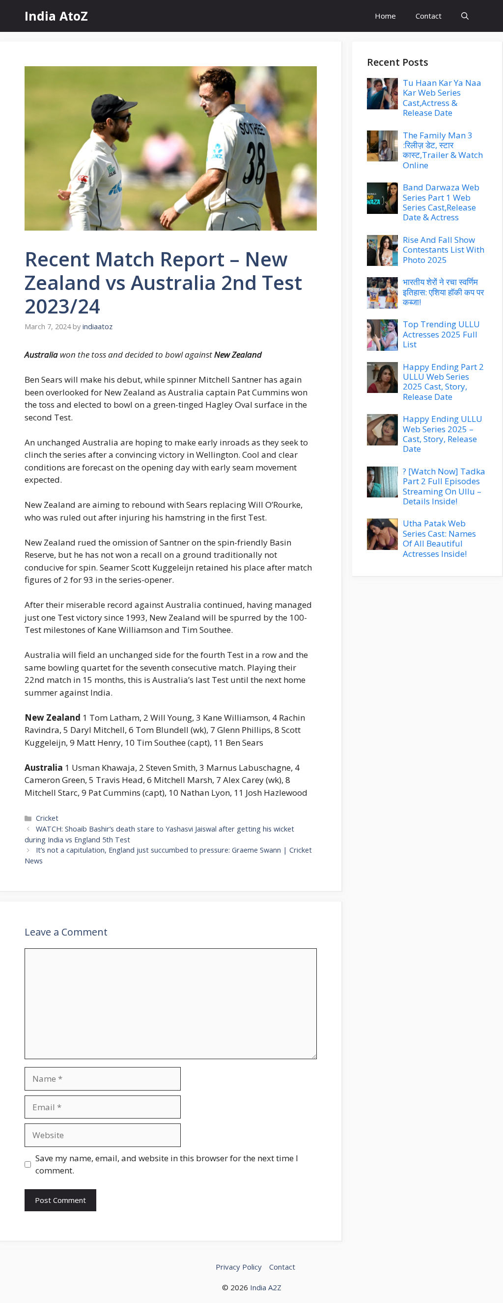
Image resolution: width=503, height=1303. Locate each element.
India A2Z (265, 1287)
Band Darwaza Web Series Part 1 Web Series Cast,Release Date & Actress (441, 202)
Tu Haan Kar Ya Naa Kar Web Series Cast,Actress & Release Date (442, 97)
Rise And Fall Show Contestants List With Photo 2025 (443, 249)
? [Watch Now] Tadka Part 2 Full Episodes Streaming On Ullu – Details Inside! (444, 486)
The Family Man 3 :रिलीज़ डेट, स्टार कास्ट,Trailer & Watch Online (443, 150)
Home (385, 16)
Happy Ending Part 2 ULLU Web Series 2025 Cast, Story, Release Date (443, 381)
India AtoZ (56, 15)
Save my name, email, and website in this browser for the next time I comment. (166, 1164)
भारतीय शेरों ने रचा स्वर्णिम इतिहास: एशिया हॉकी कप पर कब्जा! (443, 292)
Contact (429, 16)
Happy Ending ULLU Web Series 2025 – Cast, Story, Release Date (442, 433)
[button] (464, 16)
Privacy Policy (239, 1267)
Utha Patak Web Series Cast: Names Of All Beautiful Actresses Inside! (439, 538)
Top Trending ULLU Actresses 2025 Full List (441, 334)
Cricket (47, 818)
